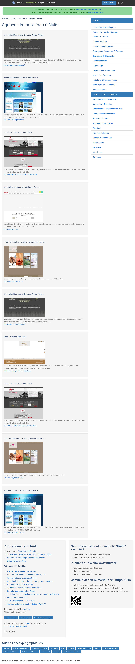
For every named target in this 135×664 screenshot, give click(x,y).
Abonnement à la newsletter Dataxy (26, 604)
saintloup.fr (56, 652)
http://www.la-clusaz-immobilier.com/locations (20, 174)
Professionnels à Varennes (30, 652)
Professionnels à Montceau (11, 652)
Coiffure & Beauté (100, 37)
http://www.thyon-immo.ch (13, 281)
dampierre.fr (54, 648)
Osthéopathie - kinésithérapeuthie (107, 109)
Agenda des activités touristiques (21, 571)
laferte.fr (97, 648)
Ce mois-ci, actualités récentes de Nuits (24, 588)
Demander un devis (10, 617)
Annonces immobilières (103, 123)
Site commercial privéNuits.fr (109, 3)
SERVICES (97, 20)
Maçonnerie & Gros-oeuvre (104, 99)
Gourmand (50, 3)
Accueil (20, 3)
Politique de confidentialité (88, 9)
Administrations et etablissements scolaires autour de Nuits (33, 594)
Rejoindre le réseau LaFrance (43, 617)
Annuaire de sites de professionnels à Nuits (26, 558)
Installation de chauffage (103, 85)
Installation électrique (102, 75)
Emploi (41, 3)
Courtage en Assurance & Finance (108, 51)
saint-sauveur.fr (45, 652)
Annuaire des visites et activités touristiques (26, 574)
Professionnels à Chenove (21, 648)
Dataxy (27, 623)
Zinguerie (97, 157)
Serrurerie (97, 147)
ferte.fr (63, 648)
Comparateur (30, 3)
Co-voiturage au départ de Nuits (21, 591)
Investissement (99, 90)
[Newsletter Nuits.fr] (118, 2)
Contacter (26, 609)
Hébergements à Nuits (26, 551)
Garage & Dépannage (102, 138)
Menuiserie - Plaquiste (102, 104)
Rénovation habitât (101, 133)
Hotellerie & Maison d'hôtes (105, 80)
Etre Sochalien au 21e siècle (71, 652)
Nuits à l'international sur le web (21, 601)
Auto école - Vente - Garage (105, 32)
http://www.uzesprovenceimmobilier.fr (17, 371)
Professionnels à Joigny (84, 648)
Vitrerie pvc (98, 152)
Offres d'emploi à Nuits (17, 561)
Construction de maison (103, 46)
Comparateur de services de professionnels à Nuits (29, 554)
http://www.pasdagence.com (14, 120)
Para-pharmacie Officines (104, 114)
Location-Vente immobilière (105, 94)
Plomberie (97, 128)
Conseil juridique (100, 41)
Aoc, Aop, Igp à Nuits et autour (20, 584)
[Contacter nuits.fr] (122, 2)
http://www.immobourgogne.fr (14, 65)
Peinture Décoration (101, 118)
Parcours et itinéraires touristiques (22, 578)
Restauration (98, 142)
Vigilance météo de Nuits (18, 597)
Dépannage (98, 66)
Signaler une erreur (25, 617)
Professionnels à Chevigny (39, 648)
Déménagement (100, 61)
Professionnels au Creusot (110, 648)
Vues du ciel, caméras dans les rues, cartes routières (30, 581)
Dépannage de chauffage (104, 70)
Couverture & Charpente (103, 56)
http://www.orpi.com (11, 229)
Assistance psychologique (104, 27)
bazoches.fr (6, 648)
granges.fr (71, 648)
